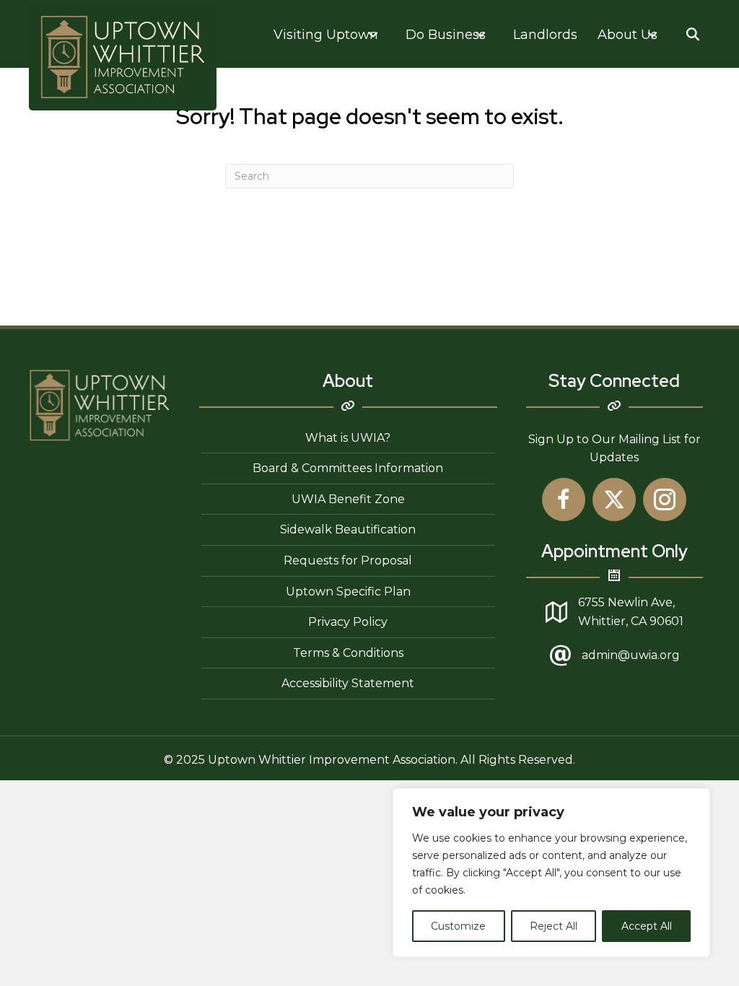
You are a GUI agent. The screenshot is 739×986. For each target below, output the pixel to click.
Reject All (553, 926)
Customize (458, 926)
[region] (551, 872)
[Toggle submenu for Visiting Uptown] (373, 34)
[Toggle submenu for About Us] (652, 34)
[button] (693, 34)
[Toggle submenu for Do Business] (481, 34)
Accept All (646, 926)
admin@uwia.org (631, 655)
